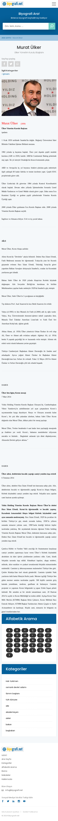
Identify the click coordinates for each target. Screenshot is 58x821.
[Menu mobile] (54, 4)
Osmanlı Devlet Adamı (16, 687)
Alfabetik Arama (9, 767)
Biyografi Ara (13, 3)
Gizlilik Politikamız (30, 812)
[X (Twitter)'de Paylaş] (11, 64)
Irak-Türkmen (12, 681)
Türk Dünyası (11, 699)
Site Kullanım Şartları (10, 812)
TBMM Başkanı (13, 693)
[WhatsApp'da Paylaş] (17, 64)
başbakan (10, 730)
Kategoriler (7, 763)
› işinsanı (5, 74)
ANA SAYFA (6, 38)
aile (7, 706)
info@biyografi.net (14, 790)
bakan (9, 724)
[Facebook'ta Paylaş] (4, 64)
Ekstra (4, 771)
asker (8, 718)
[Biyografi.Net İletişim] (13, 749)
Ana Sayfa (6, 759)
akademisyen (12, 712)
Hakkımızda (7, 779)
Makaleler (6, 775)
